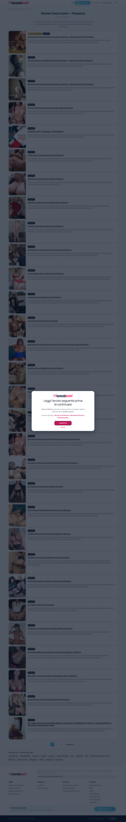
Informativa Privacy (77, 415)
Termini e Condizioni (61, 415)
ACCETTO (63, 423)
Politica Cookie (62, 418)
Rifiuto (63, 427)
